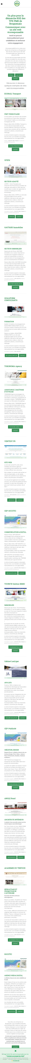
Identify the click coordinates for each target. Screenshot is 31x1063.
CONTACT (15, 78)
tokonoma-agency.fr (15, 427)
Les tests (19, 75)
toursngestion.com (15, 647)
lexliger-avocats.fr (11, 718)
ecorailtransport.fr (15, 146)
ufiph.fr (11, 216)
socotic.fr (11, 1011)
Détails (11, 75)
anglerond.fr (11, 857)
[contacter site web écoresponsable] (1, 4)
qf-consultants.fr (11, 355)
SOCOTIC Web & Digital (13, 140)
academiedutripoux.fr (15, 940)
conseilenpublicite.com (15, 784)
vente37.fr (11, 500)
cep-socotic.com (11, 573)
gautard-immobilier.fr (15, 284)
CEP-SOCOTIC (17, 278)
